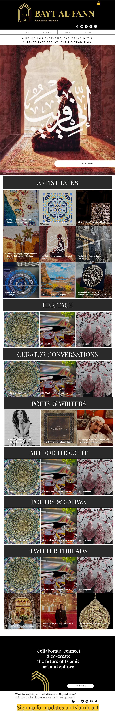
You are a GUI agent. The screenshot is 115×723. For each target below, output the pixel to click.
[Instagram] (90, 26)
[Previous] (10, 109)
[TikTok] (77, 701)
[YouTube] (82, 701)
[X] (95, 26)
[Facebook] (77, 26)
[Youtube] (81, 26)
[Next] (105, 109)
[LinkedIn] (86, 26)
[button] (98, 3)
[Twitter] (96, 701)
